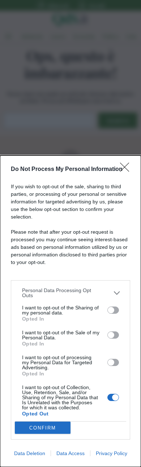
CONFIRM (42, 428)
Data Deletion (29, 453)
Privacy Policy (111, 453)
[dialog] (70, 311)
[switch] (113, 310)
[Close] (127, 169)
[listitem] (70, 293)
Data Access (70, 453)
